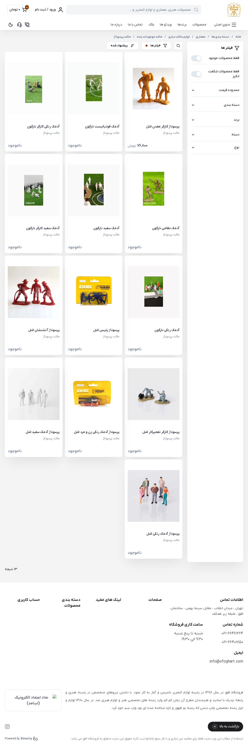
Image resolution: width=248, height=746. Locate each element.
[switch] (196, 58)
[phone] (27, 24)
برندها (182, 24)
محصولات (199, 24)
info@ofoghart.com (226, 661)
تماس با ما (135, 24)
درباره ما (116, 24)
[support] (19, 24)
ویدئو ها (166, 24)
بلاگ (151, 24)
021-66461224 (232, 633)
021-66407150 (232, 642)
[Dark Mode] (10, 24)
